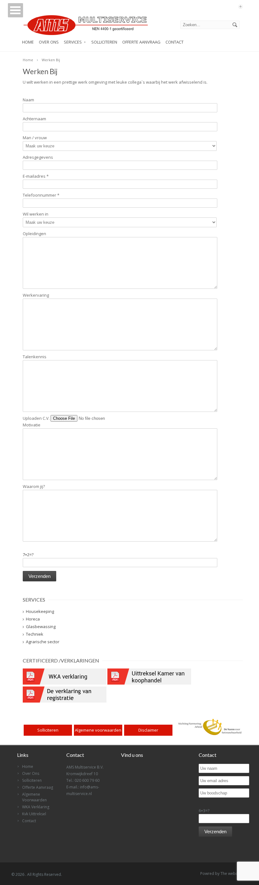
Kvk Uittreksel (34, 814)
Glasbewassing (41, 626)
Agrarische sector (42, 641)
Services (73, 42)
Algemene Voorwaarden (34, 797)
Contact (175, 42)
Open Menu (15, 10)
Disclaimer (148, 730)
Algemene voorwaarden (98, 730)
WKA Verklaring (35, 807)
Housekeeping (40, 611)
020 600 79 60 (87, 780)
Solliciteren (104, 42)
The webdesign (234, 873)
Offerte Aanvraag (141, 42)
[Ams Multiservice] (85, 35)
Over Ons (49, 42)
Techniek (34, 634)
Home (28, 42)
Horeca (33, 619)
